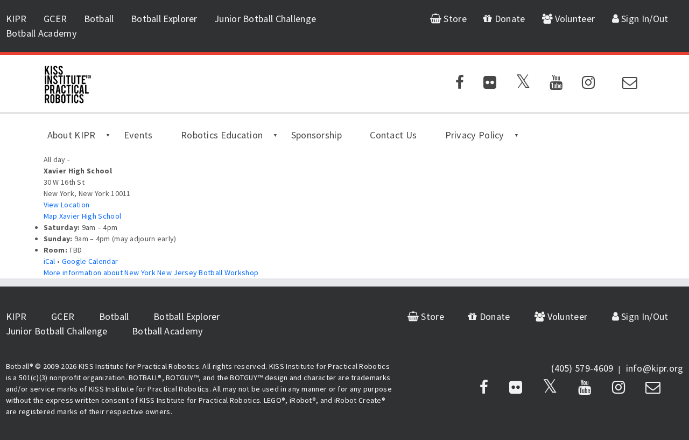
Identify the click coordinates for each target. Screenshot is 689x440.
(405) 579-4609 (582, 368)
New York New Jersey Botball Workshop (151, 272)
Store (454, 18)
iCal (49, 261)
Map (83, 216)
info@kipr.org (655, 368)
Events (138, 135)
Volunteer (573, 18)
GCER (55, 18)
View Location (67, 204)
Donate (509, 18)
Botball (99, 18)
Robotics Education (222, 135)
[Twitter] (523, 84)
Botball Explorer (164, 18)
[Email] (629, 84)
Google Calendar (90, 261)
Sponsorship (316, 135)
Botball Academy (42, 33)
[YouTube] (556, 84)
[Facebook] (459, 84)
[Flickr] (489, 84)
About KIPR (71, 135)
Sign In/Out (644, 18)
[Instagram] (588, 84)
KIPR (16, 18)
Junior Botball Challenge (265, 18)
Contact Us (393, 135)
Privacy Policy (474, 135)
